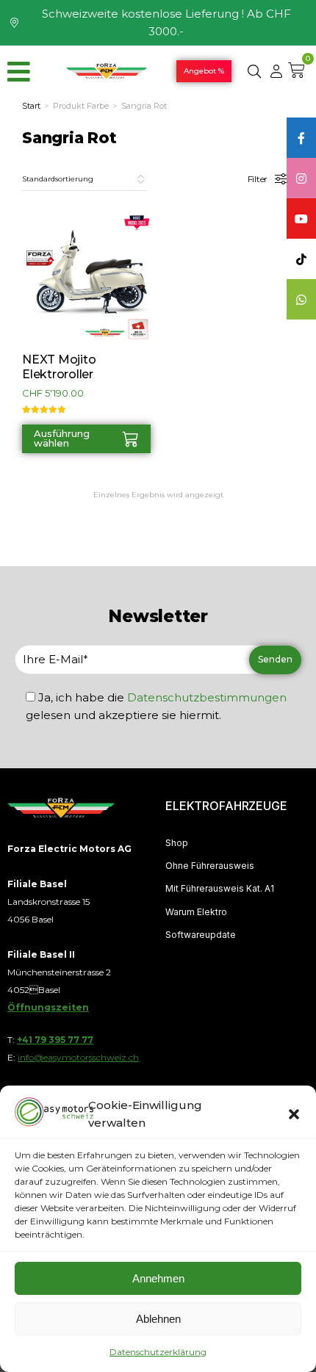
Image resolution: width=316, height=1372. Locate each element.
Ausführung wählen (62, 438)
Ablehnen (158, 1319)
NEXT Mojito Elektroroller (59, 366)
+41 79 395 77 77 (55, 1039)
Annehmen (158, 1278)
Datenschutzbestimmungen (207, 697)
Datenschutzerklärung (158, 1351)
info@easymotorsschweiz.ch (78, 1057)
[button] (294, 1114)
